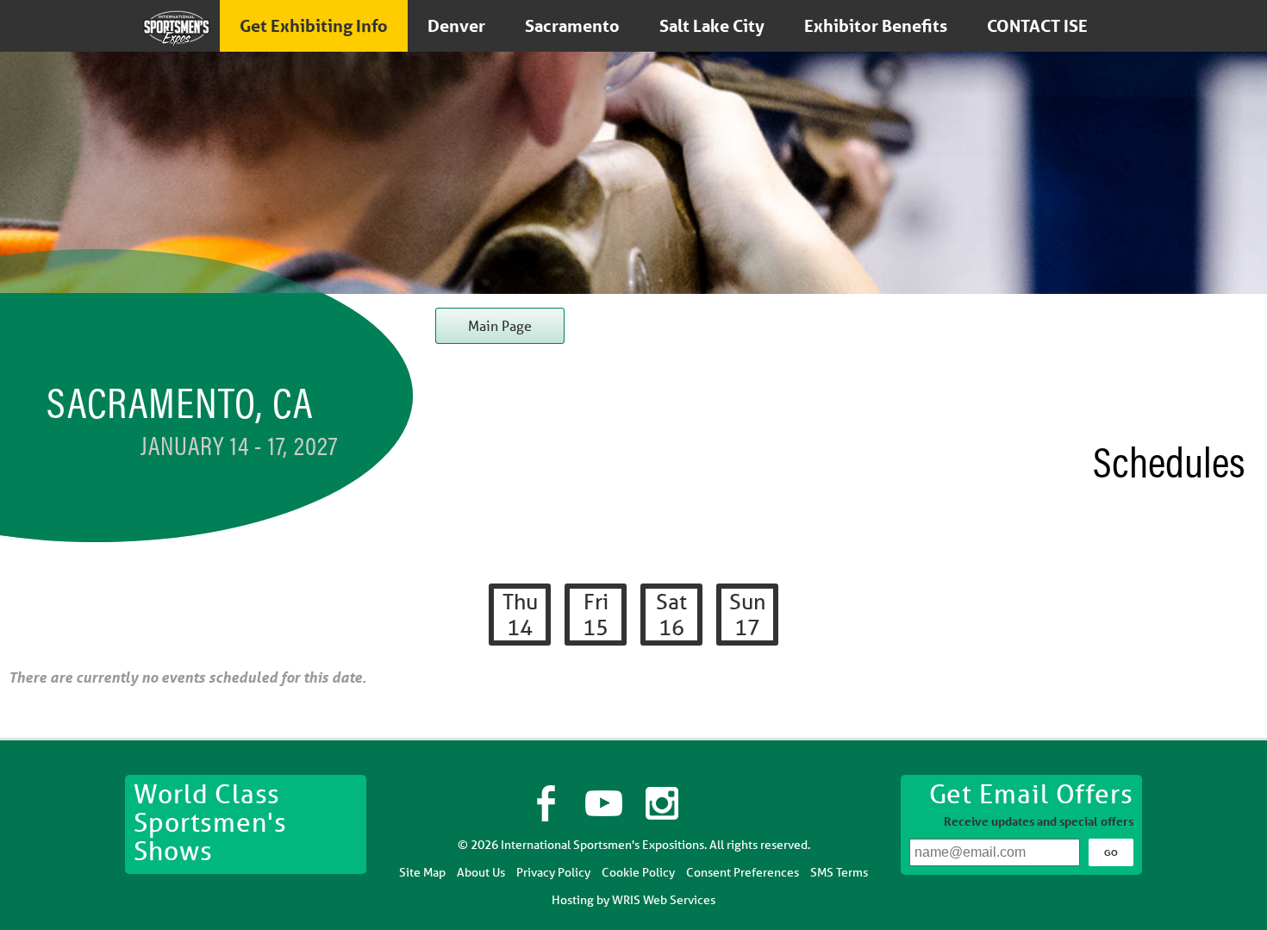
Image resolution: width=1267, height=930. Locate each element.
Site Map (422, 872)
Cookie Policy (638, 872)
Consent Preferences (742, 872)
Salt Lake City (712, 26)
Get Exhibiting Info (314, 26)
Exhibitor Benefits (875, 26)
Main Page (500, 325)
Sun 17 (747, 614)
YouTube (605, 803)
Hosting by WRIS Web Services (633, 900)
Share (721, 803)
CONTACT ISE (1037, 26)
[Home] (176, 27)
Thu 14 (520, 614)
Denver (456, 26)
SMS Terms (839, 872)
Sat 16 (671, 614)
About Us (481, 872)
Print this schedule (1232, 596)
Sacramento (572, 26)
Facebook (546, 803)
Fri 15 (596, 614)
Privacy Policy (553, 872)
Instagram (663, 803)
